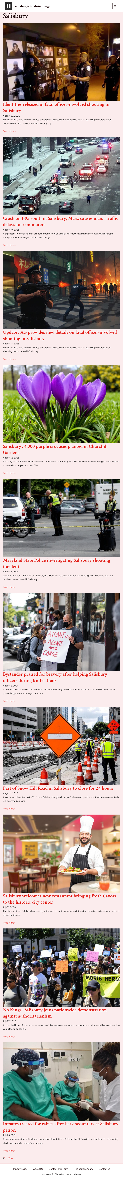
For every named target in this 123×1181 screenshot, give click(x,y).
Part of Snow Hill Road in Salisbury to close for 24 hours (58, 788)
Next (14, 1158)
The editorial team (84, 1168)
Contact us (104, 1168)
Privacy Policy (20, 1168)
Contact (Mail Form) (59, 1168)
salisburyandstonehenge (32, 6)
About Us (38, 1168)
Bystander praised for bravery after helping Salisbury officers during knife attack (55, 677)
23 (9, 1158)
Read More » (9, 131)
